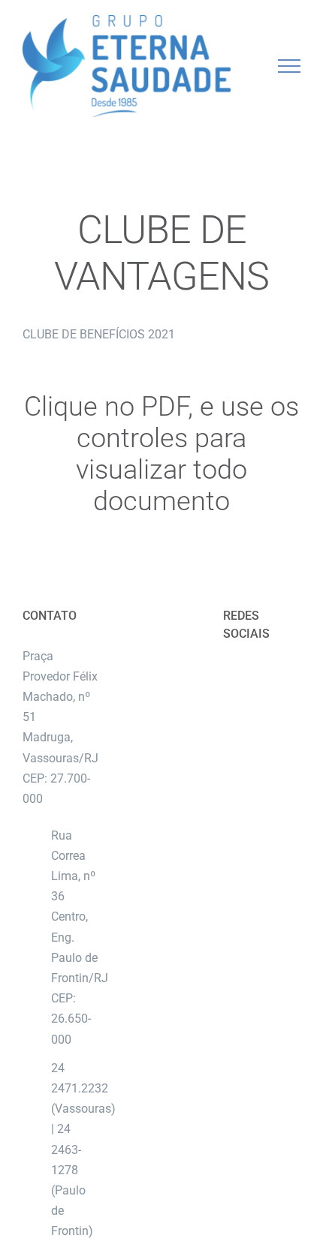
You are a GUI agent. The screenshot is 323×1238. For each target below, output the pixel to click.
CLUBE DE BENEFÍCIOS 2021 (99, 334)
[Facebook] (250, 673)
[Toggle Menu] (289, 66)
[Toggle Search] (237, 65)
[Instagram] (273, 673)
